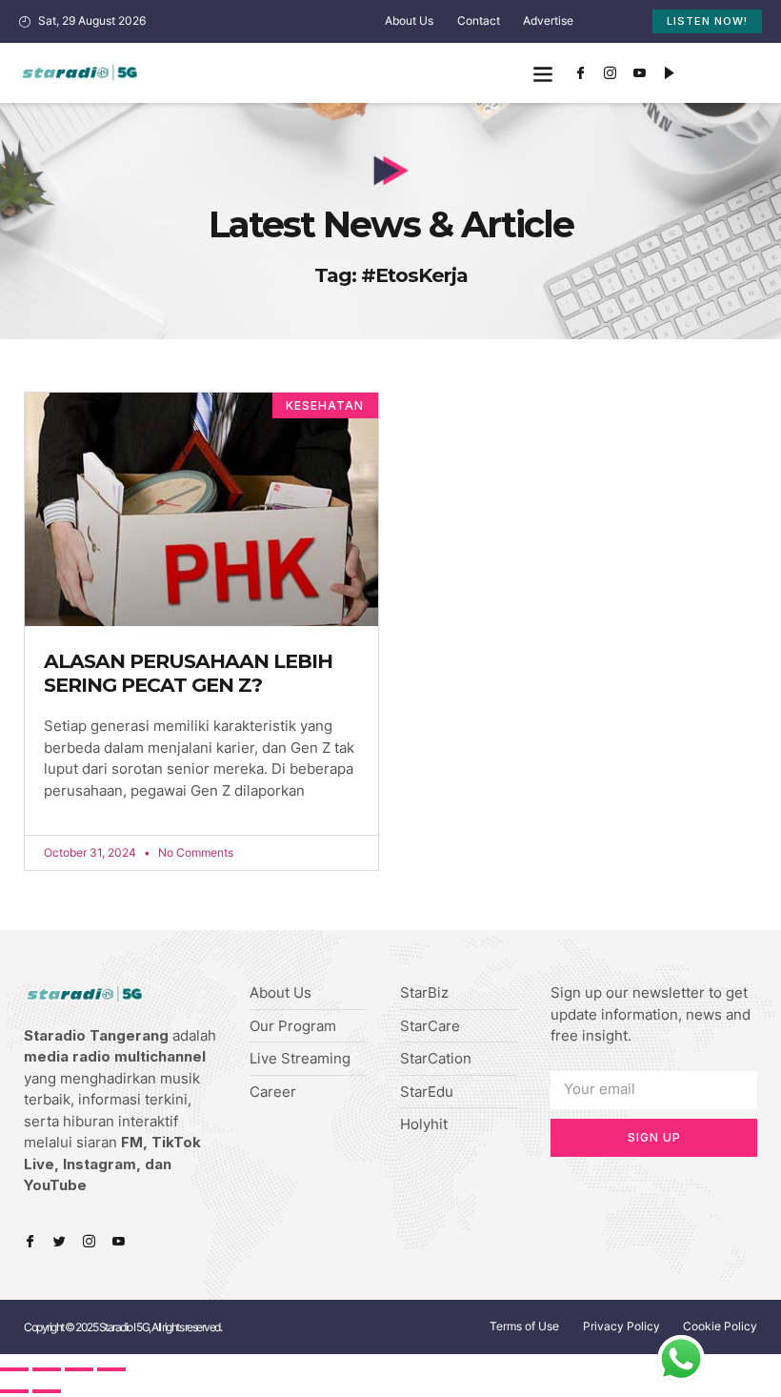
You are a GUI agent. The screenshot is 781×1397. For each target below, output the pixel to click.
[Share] (46, 1369)
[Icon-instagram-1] (609, 73)
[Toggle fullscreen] (79, 1369)
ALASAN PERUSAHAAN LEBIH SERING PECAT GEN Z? (188, 673)
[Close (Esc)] (14, 1369)
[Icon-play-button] (668, 73)
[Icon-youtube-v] (639, 73)
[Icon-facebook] (580, 73)
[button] (542, 73)
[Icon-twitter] (59, 1241)
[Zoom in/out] (111, 1369)
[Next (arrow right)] (46, 1391)
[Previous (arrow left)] (14, 1391)
